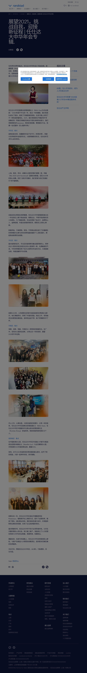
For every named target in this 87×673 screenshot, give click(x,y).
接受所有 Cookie (61, 79)
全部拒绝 (48, 79)
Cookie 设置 (26, 79)
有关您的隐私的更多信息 (62, 74)
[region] (44, 75)
